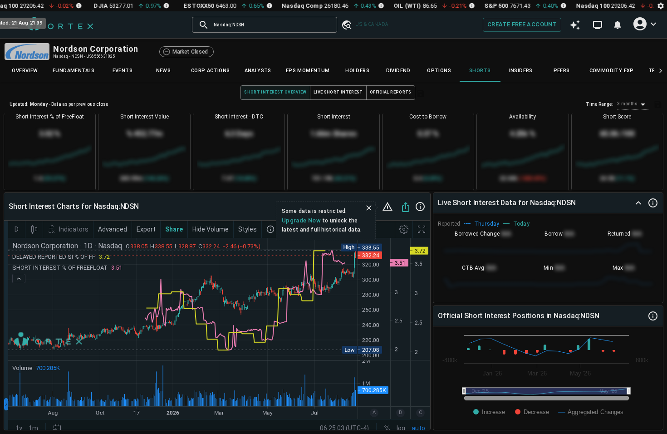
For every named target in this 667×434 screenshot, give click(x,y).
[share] (405, 207)
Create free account (522, 24)
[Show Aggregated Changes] (591, 412)
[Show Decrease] (532, 412)
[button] (346, 24)
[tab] (25, 71)
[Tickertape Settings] (661, 5)
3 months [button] (627, 103)
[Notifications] (617, 25)
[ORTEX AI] (575, 25)
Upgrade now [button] (301, 220)
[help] (420, 206)
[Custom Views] (598, 25)
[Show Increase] (489, 412)
